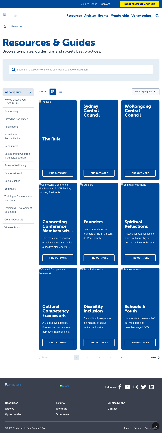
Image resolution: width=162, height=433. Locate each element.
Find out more (58, 173)
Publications (11, 126)
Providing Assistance (16, 119)
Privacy (137, 428)
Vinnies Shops (116, 403)
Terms (127, 428)
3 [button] (99, 357)
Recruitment (11, 146)
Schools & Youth (13, 173)
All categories (13, 92)
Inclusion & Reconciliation (12, 136)
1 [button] (76, 357)
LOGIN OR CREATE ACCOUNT (139, 4)
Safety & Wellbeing (15, 165)
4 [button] (110, 357)
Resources (11, 403)
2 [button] (87, 357)
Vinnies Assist (12, 227)
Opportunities (13, 414)
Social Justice (12, 181)
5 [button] (121, 357)
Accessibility (151, 428)
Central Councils (13, 219)
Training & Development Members (18, 198)
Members (61, 408)
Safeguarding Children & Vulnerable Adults (17, 156)
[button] (43, 358)
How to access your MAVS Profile (15, 101)
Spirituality (10, 188)
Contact (112, 408)
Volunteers (62, 414)
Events (60, 403)
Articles (9, 408)
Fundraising (11, 111)
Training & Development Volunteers (18, 210)
